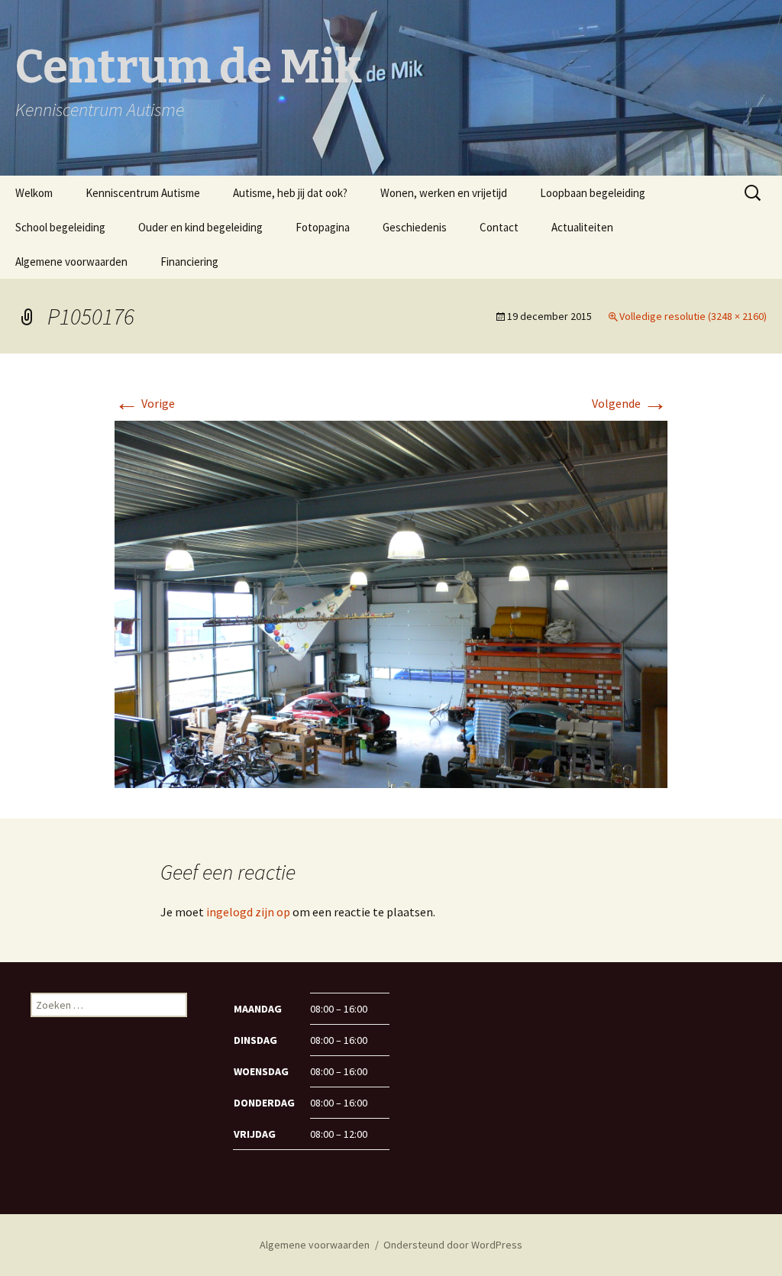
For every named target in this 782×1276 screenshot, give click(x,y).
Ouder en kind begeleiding (200, 227)
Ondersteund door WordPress (452, 1245)
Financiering (189, 261)
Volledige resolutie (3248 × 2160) (693, 316)
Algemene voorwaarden (71, 261)
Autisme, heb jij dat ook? (290, 193)
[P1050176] (391, 603)
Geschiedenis (415, 227)
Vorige (145, 403)
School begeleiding (60, 227)
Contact (499, 227)
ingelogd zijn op (248, 911)
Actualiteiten (582, 227)
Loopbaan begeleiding (592, 193)
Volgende (629, 403)
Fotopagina (323, 227)
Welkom (34, 193)
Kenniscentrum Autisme (143, 193)
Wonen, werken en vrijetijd (443, 193)
